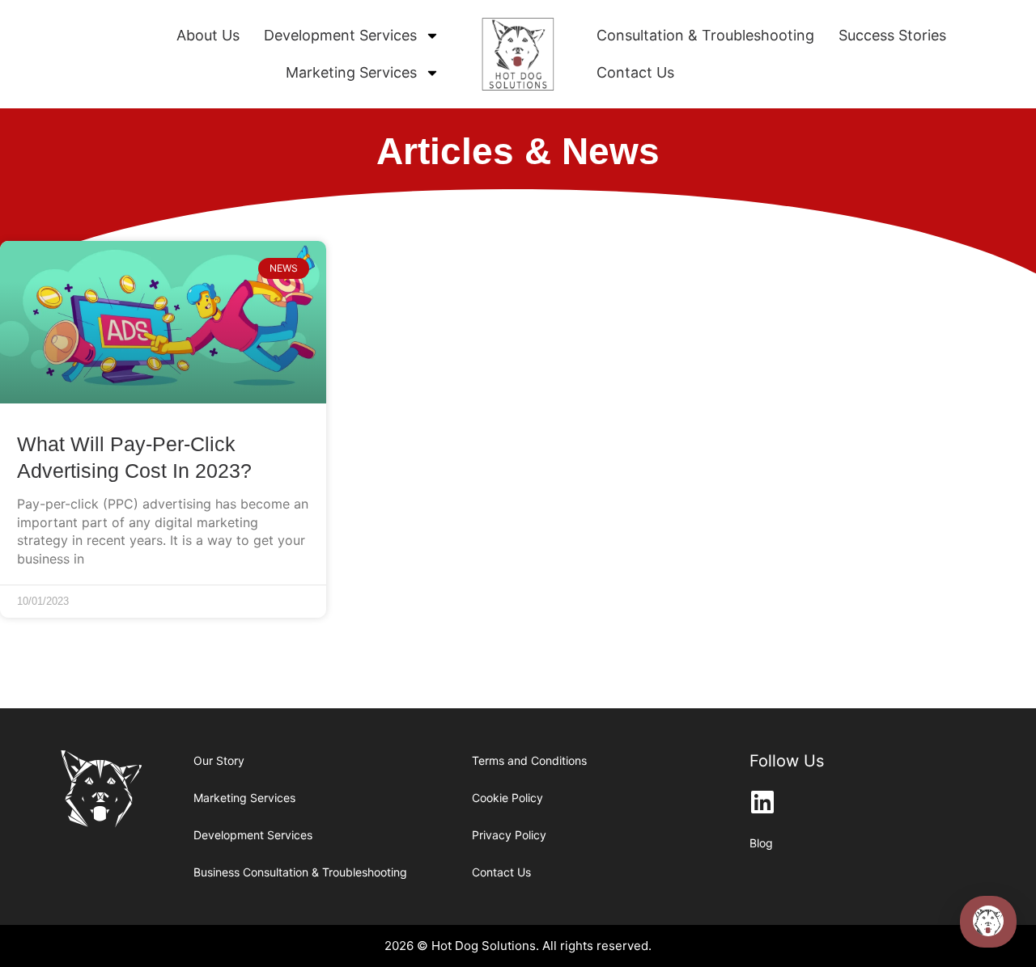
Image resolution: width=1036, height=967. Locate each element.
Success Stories (892, 35)
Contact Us (635, 72)
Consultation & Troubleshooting (705, 35)
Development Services (340, 35)
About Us (208, 35)
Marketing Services (351, 72)
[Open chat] (988, 922)
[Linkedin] (762, 802)
